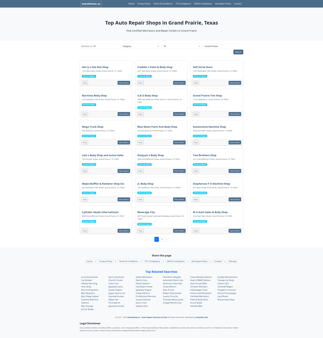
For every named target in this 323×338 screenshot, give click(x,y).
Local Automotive (89, 277)
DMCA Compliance (203, 3)
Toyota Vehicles (143, 299)
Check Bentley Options (201, 277)
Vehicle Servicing (89, 283)
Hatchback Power (144, 286)
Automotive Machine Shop (209, 126)
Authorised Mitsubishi (200, 293)
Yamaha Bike (196, 306)
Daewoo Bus (142, 306)
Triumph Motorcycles (173, 299)
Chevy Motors (169, 286)
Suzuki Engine (115, 290)
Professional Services (146, 296)
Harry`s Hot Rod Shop (95, 67)
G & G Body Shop (147, 95)
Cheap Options (143, 293)
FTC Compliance (183, 3)
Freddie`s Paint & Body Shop (155, 67)
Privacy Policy (144, 3)
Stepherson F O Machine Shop (211, 183)
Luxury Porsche (170, 296)
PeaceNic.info (202, 317)
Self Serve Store (202, 67)
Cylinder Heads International (100, 212)
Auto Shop (86, 286)
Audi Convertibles (198, 283)
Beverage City (146, 212)
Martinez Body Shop (94, 95)
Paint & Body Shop (199, 299)
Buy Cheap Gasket (90, 296)
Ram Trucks (168, 290)
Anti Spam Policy (223, 3)
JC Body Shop (145, 183)
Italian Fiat (113, 299)
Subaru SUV (223, 283)
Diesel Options (143, 283)
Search (238, 52)
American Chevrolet (172, 283)
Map (85, 83)
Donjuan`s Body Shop (150, 155)
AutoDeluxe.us (91, 3)
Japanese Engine (143, 290)
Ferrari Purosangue (227, 293)
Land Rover (223, 296)
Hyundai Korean (116, 296)
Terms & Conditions (163, 3)
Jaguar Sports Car (117, 293)
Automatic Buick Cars (173, 280)
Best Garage (87, 306)
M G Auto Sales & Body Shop (210, 212)
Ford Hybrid (114, 302)
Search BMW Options (200, 280)
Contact (238, 3)
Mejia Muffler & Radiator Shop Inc (103, 183)
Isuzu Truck (141, 302)
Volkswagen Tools (198, 290)
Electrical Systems (89, 290)
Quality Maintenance (227, 277)
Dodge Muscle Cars (172, 302)
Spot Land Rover (116, 277)
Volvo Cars (114, 283)
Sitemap (232, 261)
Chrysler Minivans (198, 286)
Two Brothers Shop (205, 155)
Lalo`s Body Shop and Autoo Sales (103, 155)
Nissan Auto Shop (226, 299)
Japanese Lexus (116, 286)
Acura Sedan (196, 302)
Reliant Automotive (172, 293)
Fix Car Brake (87, 309)
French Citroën (116, 280)
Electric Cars (141, 280)
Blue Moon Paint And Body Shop (157, 126)
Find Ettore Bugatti (172, 277)
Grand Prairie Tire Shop (207, 95)
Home (131, 3)
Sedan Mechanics (144, 277)
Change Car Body (226, 280)
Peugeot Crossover (227, 290)
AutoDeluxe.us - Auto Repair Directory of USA (147, 317)
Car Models (86, 280)
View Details (124, 83)
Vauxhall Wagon (225, 286)
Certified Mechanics (199, 296)
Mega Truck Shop (92, 126)
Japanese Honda (116, 306)
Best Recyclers (88, 293)
